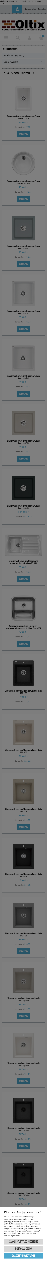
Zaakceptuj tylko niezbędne (23, 1241)
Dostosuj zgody (23, 1248)
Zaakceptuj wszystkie (23, 1255)
